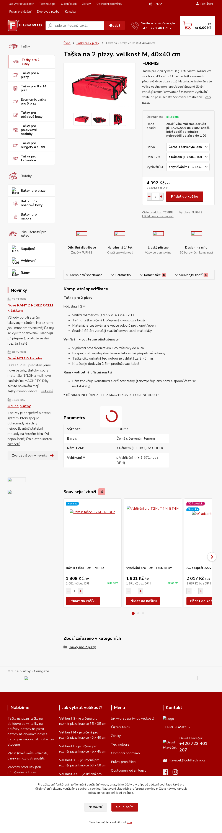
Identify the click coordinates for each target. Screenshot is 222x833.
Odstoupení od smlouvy (128, 770)
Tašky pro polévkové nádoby (29, 130)
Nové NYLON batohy (25, 358)
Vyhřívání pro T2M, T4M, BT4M (149, 568)
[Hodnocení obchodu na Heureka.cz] (17, 481)
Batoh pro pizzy (33, 190)
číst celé (21, 343)
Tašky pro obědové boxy (31, 115)
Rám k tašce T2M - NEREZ (85, 568)
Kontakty (70, 12)
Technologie (47, 4)
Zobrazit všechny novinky (29, 455)
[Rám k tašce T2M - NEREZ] (92, 532)
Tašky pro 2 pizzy (30, 62)
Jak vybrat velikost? (21, 4)
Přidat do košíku (184, 196)
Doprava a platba (48, 12)
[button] (133, 613)
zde (129, 822)
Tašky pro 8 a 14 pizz (33, 88)
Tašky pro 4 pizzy (30, 75)
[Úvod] (25, 25)
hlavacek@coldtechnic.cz (187, 760)
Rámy (25, 272)
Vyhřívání (28, 261)
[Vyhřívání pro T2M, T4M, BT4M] (153, 532)
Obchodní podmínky (109, 4)
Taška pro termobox (28, 158)
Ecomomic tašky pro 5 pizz (33, 101)
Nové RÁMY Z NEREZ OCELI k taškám (30, 308)
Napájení (28, 249)
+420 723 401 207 (156, 28)
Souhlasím (125, 807)
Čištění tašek (69, 4)
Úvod (67, 43)
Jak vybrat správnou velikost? (133, 718)
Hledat (114, 25)
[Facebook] (168, 773)
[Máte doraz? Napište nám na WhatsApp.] (24, 493)
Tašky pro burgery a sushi (33, 145)
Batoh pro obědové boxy (31, 203)
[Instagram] (177, 773)
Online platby (19, 406)
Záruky (86, 4)
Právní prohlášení (20, 12)
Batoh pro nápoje (29, 216)
